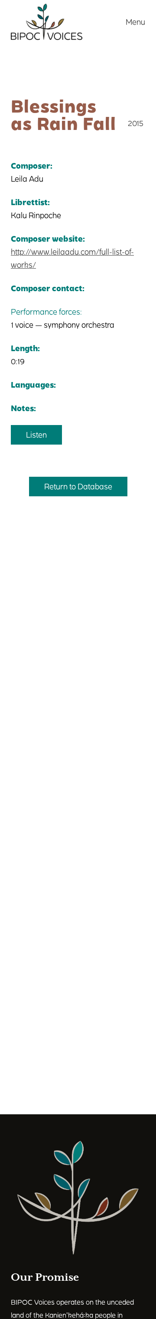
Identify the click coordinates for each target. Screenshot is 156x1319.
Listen (36, 434)
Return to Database (78, 486)
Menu (135, 21)
